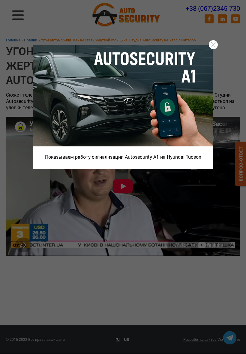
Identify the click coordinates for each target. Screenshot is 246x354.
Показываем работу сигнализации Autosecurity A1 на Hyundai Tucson (123, 157)
